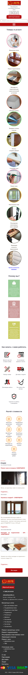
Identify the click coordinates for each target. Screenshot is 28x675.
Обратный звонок (14, 17)
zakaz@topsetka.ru (14, 14)
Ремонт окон (6, 639)
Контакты (5, 664)
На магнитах (8, 626)
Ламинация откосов (9, 637)
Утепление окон (7, 647)
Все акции (14, 570)
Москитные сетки (8, 603)
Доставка (5, 659)
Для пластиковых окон (10, 605)
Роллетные (7, 614)
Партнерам (6, 657)
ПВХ (5, 643)
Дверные (7, 617)
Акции (4, 662)
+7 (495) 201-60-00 (14, 13)
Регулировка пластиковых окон (13, 634)
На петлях (7, 624)
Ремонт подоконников (10, 632)
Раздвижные (8, 612)
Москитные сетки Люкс (11, 610)
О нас (4, 655)
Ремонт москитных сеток (10, 630)
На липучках (8, 621)
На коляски (7, 619)
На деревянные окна (10, 608)
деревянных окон (9, 641)
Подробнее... (4, 491)
